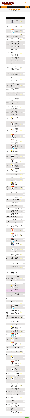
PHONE (7, 303)
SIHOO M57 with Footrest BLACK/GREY (17, 211)
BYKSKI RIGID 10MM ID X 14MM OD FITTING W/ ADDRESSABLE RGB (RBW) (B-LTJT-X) (17, 124)
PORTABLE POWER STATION (7, 307)
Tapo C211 (16, 197)
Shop (20, 7)
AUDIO (7, 39)
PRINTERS (7, 321)
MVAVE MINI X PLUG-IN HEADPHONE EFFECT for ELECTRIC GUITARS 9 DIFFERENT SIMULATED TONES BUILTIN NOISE (17, 52)
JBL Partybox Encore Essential (17, 349)
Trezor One (16, 36)
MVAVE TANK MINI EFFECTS (17, 174)
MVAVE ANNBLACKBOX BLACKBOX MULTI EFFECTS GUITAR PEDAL (17, 397)
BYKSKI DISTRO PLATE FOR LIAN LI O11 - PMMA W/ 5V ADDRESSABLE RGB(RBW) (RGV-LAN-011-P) (17, 130)
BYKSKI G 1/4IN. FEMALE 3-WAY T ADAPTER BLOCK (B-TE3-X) (17, 165)
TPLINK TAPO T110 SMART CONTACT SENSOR (17, 344)
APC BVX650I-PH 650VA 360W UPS (17, 331)
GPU (6, 254)
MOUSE (7, 294)
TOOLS (7, 103)
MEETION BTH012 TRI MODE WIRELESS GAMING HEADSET (16, 385)
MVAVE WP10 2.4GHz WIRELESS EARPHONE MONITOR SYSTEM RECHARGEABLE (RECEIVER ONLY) (17, 60)
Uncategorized (8, 373)
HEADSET (7, 187)
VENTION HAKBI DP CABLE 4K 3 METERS (17, 409)
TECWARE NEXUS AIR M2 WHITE (17, 203)
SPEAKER (7, 349)
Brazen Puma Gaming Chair (17, 208)
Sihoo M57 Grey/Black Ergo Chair (17, 222)
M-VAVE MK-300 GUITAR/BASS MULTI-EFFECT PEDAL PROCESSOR (17, 85)
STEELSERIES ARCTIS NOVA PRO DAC (17, 188)
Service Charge (17, 347)
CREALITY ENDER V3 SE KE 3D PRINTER (17, 21)
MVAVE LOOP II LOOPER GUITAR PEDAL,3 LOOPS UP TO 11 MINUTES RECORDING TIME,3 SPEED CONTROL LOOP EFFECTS (17, 44)
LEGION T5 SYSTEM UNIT (17, 352)
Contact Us (22, 7)
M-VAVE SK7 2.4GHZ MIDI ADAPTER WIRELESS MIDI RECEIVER (17, 151)
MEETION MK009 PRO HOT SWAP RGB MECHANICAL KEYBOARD (17, 263)
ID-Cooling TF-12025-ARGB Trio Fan (17, 244)
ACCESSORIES (8, 34)
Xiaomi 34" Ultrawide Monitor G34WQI (16, 290)
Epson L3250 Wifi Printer (16, 324)
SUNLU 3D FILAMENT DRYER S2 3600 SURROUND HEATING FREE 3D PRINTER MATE (17, 249)
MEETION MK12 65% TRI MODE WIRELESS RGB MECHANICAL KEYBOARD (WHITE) (17, 278)
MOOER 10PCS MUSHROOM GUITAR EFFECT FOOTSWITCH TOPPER (17, 98)
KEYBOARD (7, 262)
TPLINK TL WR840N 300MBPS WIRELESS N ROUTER (16, 335)
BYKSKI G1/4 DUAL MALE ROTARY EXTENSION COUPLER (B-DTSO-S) (17, 118)
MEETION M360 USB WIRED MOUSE (17, 298)
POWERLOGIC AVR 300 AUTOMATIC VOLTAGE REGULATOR (17, 327)
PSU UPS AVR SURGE (8, 313)
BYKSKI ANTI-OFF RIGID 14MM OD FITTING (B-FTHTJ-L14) (17, 161)
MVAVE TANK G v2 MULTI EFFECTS (17, 180)
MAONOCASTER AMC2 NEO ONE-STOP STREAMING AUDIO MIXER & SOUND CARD (17, 147)
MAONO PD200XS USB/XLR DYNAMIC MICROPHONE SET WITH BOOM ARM (17, 141)
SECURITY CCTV (7, 200)
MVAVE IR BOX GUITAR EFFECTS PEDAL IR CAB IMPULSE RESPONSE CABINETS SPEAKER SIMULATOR (17, 79)
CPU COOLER (7, 239)
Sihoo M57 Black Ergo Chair (17, 219)
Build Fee (16, 354)
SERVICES (7, 347)
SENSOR (7, 339)
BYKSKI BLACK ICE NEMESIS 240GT (17, 240)
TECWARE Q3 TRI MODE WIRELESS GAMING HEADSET (17, 258)
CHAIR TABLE (7, 226)
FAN (6, 244)
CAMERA (7, 194)
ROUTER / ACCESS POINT (7, 335)
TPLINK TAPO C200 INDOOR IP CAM (17, 200)
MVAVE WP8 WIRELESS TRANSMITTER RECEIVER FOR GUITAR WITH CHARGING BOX (17, 156)
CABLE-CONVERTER (7, 191)
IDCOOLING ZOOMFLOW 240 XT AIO (16, 401)
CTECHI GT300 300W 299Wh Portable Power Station (17, 317)
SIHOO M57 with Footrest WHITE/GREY (17, 214)
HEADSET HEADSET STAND (7, 189)
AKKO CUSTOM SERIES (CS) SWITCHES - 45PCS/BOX (17, 286)
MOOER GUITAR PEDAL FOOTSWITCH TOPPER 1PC (17, 89)
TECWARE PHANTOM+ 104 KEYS (17, 283)
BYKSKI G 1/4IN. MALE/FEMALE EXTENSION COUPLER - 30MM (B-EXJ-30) (17, 170)
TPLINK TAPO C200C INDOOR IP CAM (17, 195)
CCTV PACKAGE (17, 373)
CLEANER (7, 229)
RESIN (7, 26)
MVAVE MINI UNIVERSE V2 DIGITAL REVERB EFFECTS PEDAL (17, 94)
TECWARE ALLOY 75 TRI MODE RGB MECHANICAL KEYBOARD (17, 267)
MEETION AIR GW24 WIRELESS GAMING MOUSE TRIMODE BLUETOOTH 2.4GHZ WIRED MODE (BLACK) (17, 113)
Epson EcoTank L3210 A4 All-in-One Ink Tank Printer (17, 321)
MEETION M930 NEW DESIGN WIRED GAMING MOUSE (17, 294)
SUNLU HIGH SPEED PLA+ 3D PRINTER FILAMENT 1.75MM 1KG (17, 107)
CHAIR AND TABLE (7, 206)
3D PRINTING (7, 21)
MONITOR (7, 290)
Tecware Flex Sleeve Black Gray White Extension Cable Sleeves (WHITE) (17, 405)
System (7, 354)
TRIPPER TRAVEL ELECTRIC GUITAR (16, 183)
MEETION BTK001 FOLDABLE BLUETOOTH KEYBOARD (17, 74)
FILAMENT (7, 107)
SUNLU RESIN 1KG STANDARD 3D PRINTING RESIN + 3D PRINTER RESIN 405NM (17, 26)
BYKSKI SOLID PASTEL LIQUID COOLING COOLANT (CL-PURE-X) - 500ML (17, 235)
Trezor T (16, 34)
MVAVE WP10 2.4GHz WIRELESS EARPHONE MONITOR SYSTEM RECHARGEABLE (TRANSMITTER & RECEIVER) (17, 391)
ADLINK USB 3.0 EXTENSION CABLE (17, 192)
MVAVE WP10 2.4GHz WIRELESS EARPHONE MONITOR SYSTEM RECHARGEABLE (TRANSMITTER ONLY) (17, 68)
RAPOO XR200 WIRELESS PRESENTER (17, 31)
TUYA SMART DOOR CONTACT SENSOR (17, 339)
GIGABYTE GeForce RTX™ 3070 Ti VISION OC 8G (17, 254)
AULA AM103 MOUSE (17, 301)
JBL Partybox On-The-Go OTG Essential (17, 412)
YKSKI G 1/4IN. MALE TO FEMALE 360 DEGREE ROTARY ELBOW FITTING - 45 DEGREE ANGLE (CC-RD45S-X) (17, 363)
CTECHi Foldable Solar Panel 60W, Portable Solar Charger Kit (17, 306)
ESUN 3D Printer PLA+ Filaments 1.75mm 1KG (17, 103)
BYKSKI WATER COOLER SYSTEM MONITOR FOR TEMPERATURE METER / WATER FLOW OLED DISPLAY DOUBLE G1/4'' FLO (17, 378)
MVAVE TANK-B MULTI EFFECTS (17, 177)
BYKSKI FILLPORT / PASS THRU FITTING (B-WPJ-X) (17, 136)
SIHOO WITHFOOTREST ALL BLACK (17, 206)
